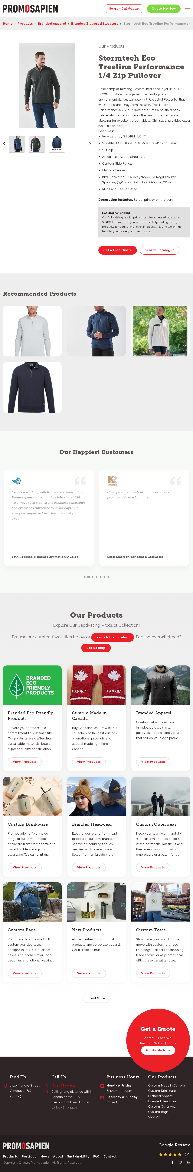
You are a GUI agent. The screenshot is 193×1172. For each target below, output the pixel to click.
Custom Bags (158, 1112)
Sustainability (78, 1156)
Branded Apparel (52, 23)
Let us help (96, 648)
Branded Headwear (162, 1101)
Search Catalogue (124, 8)
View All (154, 1117)
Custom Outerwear (162, 1106)
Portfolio (29, 1156)
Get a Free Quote (117, 250)
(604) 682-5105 (63, 1085)
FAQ (96, 1156)
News (45, 1156)
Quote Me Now (164, 8)
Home (8, 23)
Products (25, 23)
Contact (110, 1156)
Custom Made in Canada (166, 1085)
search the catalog (113, 637)
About (58, 1156)
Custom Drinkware (162, 1091)
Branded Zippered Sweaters (94, 23)
